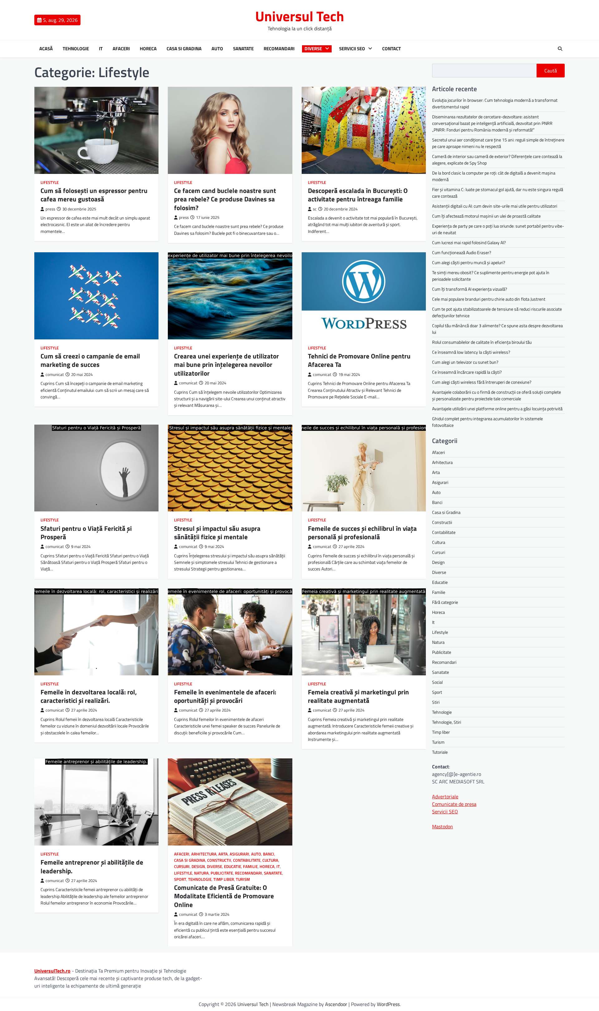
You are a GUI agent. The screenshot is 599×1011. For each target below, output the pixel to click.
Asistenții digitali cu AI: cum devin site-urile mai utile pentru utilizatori (494, 206)
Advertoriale (445, 796)
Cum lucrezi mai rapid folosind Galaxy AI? (469, 242)
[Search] (560, 48)
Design (198, 866)
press (50, 209)
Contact (391, 48)
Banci (268, 854)
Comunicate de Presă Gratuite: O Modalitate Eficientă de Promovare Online (224, 896)
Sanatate (243, 48)
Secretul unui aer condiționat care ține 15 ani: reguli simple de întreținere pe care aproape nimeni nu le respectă (498, 143)
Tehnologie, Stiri (446, 721)
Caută (550, 70)
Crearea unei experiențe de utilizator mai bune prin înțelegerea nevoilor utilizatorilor (226, 364)
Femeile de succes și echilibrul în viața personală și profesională (362, 532)
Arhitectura (204, 854)
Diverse (313, 48)
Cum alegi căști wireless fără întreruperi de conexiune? (481, 382)
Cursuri (182, 866)
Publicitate (222, 873)
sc (315, 209)
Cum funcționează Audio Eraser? (461, 252)
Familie (250, 866)
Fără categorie (445, 602)
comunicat (55, 374)
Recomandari (279, 48)
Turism (243, 879)
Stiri (436, 701)
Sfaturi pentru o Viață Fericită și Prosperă (86, 532)
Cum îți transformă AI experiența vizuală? (469, 289)
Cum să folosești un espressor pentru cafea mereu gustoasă (94, 194)
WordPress (388, 1004)
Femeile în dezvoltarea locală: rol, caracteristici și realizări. (89, 696)
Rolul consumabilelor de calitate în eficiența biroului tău (482, 342)
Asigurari (239, 854)
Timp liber (223, 879)
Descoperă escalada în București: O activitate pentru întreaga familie (358, 194)
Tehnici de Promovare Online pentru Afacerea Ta (359, 360)
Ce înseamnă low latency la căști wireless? (471, 352)
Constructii (219, 860)
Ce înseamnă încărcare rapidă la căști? (467, 372)
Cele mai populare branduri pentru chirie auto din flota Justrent (488, 299)
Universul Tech (299, 16)
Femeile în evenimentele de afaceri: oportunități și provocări (225, 696)
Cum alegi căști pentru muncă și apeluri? (468, 262)
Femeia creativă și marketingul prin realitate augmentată (358, 696)
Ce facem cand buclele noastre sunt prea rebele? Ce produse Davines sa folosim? (225, 199)
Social (437, 681)
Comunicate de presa (454, 803)
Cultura (270, 860)
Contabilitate (247, 860)
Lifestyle (50, 182)
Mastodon (442, 826)
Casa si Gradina (184, 48)
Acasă (46, 48)
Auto (217, 48)
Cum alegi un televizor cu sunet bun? (465, 362)
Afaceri (121, 48)
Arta (223, 854)
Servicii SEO (352, 48)
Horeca (148, 48)
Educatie (232, 866)
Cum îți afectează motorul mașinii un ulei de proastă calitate (486, 216)
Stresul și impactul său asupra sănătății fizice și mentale (217, 532)
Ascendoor (336, 1004)
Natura (201, 873)
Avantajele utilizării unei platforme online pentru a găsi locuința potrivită (497, 408)
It (101, 48)
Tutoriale (440, 751)
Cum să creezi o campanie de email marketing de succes (90, 360)
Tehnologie (76, 48)
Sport (180, 879)
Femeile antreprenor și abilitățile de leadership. (92, 866)
